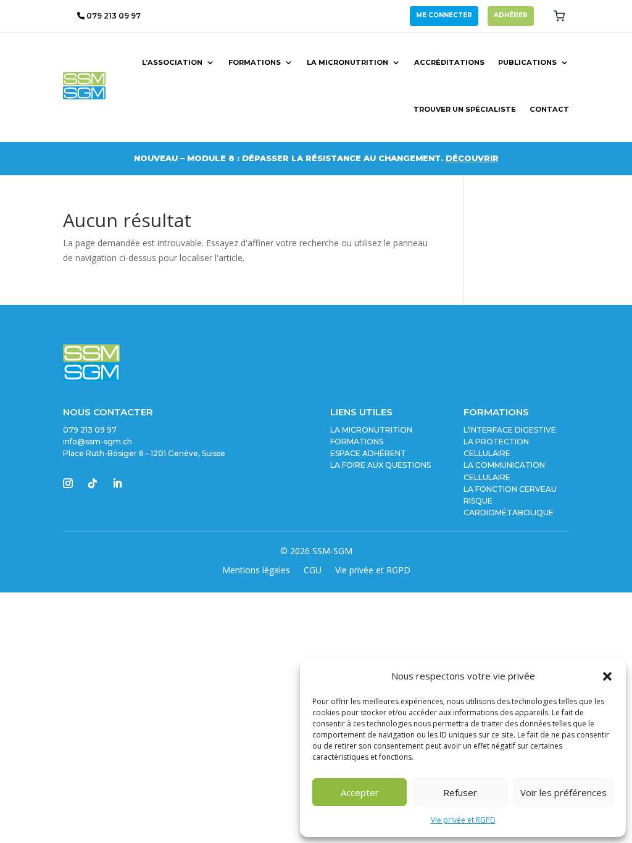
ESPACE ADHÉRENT (368, 453)
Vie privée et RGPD (463, 820)
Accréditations (449, 62)
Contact (549, 109)
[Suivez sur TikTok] (92, 483)
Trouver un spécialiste (465, 109)
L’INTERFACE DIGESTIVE (510, 429)
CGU (313, 571)
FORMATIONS (356, 441)
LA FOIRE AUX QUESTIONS (380, 465)
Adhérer (511, 15)
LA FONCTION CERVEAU (510, 489)
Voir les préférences (563, 792)
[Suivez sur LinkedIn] (117, 483)
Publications (527, 62)
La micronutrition (347, 62)
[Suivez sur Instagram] (68, 483)
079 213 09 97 (113, 15)
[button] (607, 676)
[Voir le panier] (559, 16)
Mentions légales (256, 571)
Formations (254, 62)
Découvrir (472, 158)
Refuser (460, 792)
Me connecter (444, 15)
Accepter (360, 792)
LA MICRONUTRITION (371, 429)
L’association (172, 62)
